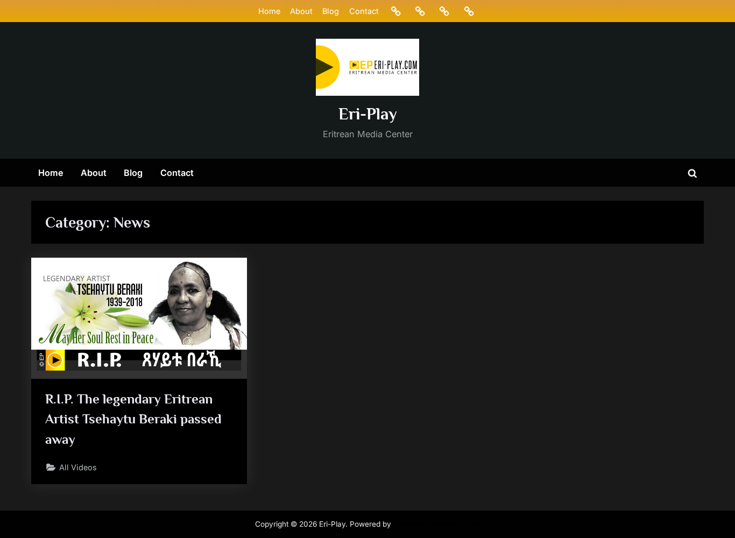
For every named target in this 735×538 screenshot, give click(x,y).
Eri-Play (367, 113)
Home (269, 11)
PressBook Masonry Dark (436, 524)
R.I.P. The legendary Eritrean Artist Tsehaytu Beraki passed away (133, 419)
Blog (330, 11)
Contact (364, 11)
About (301, 11)
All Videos (78, 467)
